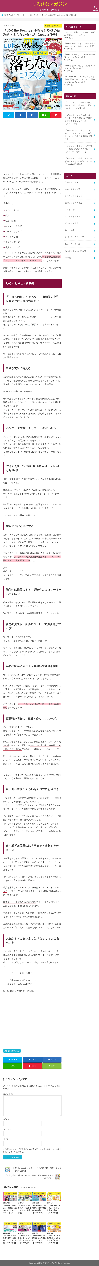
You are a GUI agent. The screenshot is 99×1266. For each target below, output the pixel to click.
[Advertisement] (32, 145)
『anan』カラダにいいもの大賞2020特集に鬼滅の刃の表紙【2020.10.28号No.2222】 (78, 149)
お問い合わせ (55, 10)
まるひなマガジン (49, 3)
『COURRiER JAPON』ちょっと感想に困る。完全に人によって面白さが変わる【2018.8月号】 (79, 79)
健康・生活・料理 (72, 189)
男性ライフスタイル (73, 203)
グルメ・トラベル (72, 217)
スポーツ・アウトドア (74, 237)
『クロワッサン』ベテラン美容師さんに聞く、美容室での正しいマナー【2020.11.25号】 (78, 105)
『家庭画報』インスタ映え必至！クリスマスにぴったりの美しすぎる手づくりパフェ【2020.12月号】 (78, 119)
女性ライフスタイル (13, 1051)
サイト (6, 1139)
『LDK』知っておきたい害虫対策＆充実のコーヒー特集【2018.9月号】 (79, 44)
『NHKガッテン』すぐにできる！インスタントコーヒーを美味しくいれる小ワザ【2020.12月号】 (79, 134)
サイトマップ (44, 10)
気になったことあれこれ (75, 251)
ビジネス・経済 (71, 223)
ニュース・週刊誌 (72, 244)
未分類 (68, 258)
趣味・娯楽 (70, 230)
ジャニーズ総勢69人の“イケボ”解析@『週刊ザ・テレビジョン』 (79, 33)
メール (7, 1129)
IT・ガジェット (71, 210)
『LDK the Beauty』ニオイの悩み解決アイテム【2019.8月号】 (79, 55)
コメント (8, 1094)
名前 (6, 1119)
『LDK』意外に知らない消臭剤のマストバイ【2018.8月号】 (79, 67)
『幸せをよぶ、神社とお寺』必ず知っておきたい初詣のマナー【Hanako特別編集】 (78, 161)
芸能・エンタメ (71, 182)
